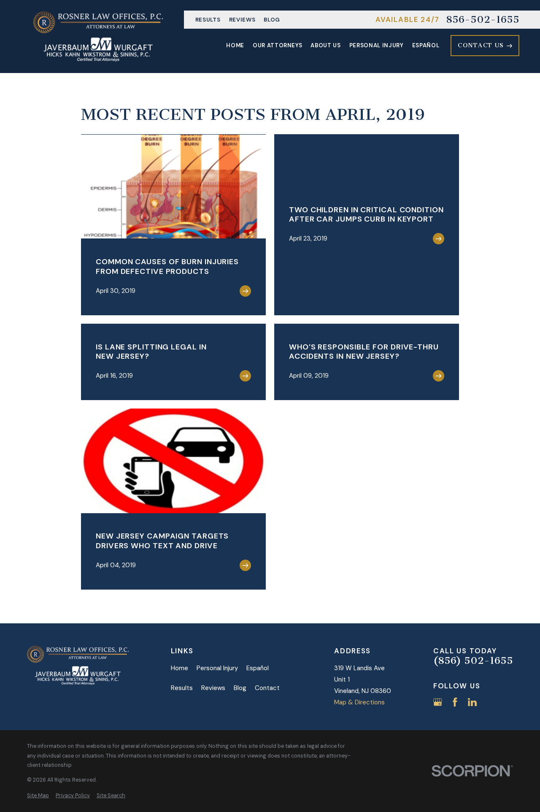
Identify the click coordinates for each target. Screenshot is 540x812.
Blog (272, 19)
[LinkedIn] (472, 702)
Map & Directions (359, 702)
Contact (267, 688)
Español (257, 668)
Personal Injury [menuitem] (376, 45)
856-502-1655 (482, 19)
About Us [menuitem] (325, 45)
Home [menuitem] (235, 45)
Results (208, 19)
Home (179, 668)
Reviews (242, 19)
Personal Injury (217, 668)
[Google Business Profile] (437, 702)
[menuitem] (38, 796)
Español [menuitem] (426, 45)
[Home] (98, 36)
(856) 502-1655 (473, 661)
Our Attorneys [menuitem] (277, 45)
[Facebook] (455, 702)
